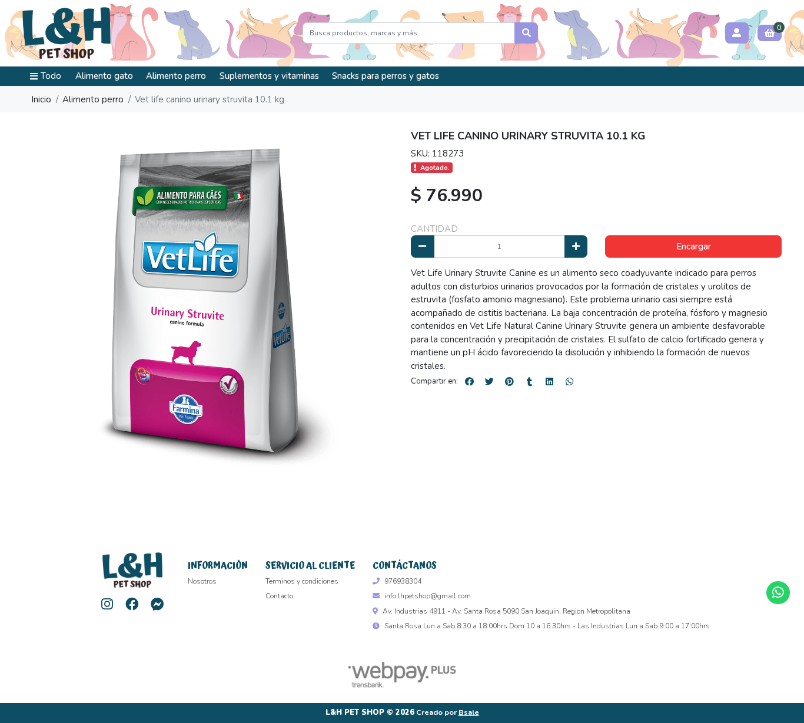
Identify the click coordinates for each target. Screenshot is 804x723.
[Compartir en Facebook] (469, 381)
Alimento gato (104, 76)
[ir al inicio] (132, 570)
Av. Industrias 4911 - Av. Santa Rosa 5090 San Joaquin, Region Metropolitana (506, 611)
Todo (51, 76)
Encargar (693, 246)
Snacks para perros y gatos (385, 76)
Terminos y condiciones (301, 581)
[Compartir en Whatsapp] (569, 381)
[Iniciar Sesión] (737, 33)
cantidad (434, 229)
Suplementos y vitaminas (269, 76)
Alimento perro (176, 76)
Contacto (279, 596)
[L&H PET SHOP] (66, 33)
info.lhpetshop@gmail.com (427, 596)
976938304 (402, 581)
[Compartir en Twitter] (489, 381)
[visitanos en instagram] (106, 604)
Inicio (41, 99)
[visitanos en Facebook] (132, 604)
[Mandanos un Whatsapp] (777, 592)
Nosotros (202, 581)
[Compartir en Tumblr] (529, 381)
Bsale (469, 712)
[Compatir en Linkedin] (549, 381)
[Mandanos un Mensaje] (157, 604)
